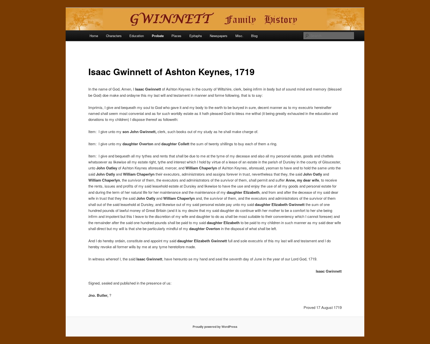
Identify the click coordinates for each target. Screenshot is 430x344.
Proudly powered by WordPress (215, 326)
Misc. (239, 35)
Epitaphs (195, 35)
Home (94, 35)
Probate (158, 35)
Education (136, 35)
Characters (114, 35)
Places (176, 35)
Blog (254, 35)
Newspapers (218, 35)
